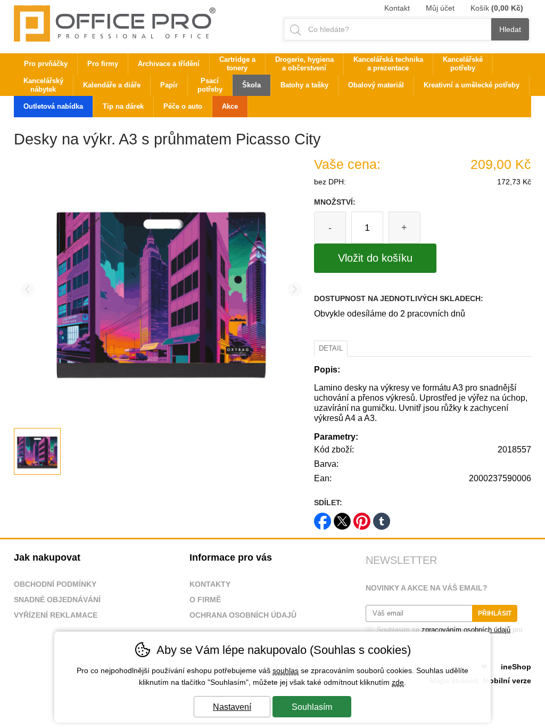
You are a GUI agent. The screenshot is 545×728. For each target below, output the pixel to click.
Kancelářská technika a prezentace (388, 63)
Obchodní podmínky (55, 584)
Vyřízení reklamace (55, 615)
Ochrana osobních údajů (242, 615)
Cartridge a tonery (237, 63)
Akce (230, 106)
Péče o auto (182, 106)
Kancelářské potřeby (463, 63)
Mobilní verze (507, 680)
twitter (342, 517)
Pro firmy (102, 64)
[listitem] (37, 451)
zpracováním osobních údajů (466, 630)
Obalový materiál (376, 85)
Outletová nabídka (53, 106)
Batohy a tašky (304, 85)
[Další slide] (294, 289)
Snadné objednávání (57, 599)
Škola (251, 85)
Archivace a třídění (169, 64)
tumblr (381, 517)
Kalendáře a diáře (112, 85)
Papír (169, 85)
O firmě (205, 599)
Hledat (510, 29)
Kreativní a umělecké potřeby (471, 85)
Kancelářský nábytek (43, 85)
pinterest (361, 517)
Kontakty (209, 584)
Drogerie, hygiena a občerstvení (304, 63)
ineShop (516, 666)
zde (398, 682)
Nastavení (232, 706)
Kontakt (397, 8)
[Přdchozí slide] (28, 289)
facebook (322, 517)
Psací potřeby (209, 85)
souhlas (285, 670)
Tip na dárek (123, 106)
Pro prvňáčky (46, 64)
